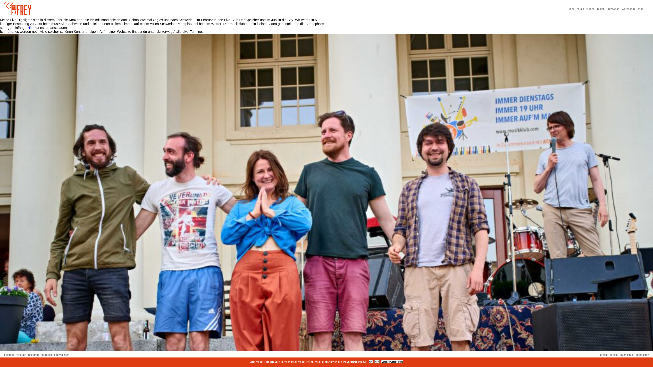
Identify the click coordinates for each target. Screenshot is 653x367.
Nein (377, 362)
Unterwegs (613, 8)
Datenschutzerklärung (392, 362)
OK (370, 362)
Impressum (642, 354)
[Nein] (648, 362)
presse (604, 354)
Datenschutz (627, 354)
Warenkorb (628, 8)
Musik (580, 8)
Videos (591, 8)
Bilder (600, 8)
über (571, 8)
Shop (640, 8)
